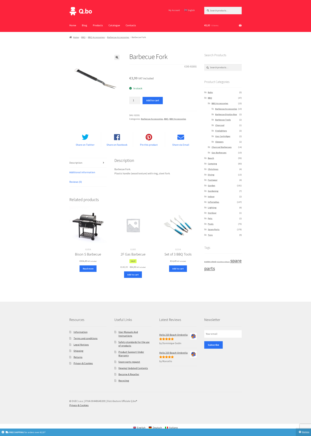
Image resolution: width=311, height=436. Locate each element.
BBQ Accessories (96, 37)
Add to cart (152, 100)
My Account (174, 10)
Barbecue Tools (223, 119)
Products (98, 25)
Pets (210, 218)
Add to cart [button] (133, 274)
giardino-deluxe (223, 262)
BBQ (83, 37)
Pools (210, 223)
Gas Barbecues (219, 152)
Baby (210, 92)
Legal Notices (81, 344)
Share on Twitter (85, 144)
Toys (210, 234)
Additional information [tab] (82, 172)
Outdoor (212, 212)
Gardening (213, 191)
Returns (78, 357)
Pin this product (149, 144)
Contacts (131, 25)
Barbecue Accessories (118, 37)
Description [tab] (75, 162)
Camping (212, 163)
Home (72, 25)
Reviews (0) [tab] (75, 181)
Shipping (78, 350)
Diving (211, 174)
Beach (211, 158)
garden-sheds (210, 261)
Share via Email (180, 144)
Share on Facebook (117, 144)
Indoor (211, 196)
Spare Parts (213, 229)
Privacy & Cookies (83, 363)
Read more (88, 268)
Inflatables (213, 202)
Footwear (212, 180)
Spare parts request (129, 361)
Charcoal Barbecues (222, 147)
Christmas (213, 169)
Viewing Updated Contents (133, 368)
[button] (117, 57)
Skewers (219, 141)
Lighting (212, 207)
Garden (211, 185)
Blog (84, 25)
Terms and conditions (86, 338)
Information (80, 332)
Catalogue (114, 25)
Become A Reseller (128, 374)
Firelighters (221, 130)
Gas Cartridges (222, 136)
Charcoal (219, 125)
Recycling (123, 380)
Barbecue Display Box (226, 114)
